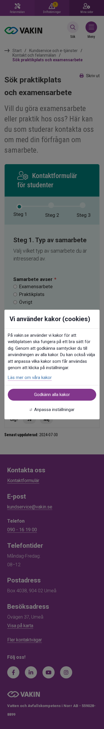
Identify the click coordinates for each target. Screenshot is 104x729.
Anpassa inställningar (54, 409)
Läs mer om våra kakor (30, 377)
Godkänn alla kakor (52, 394)
